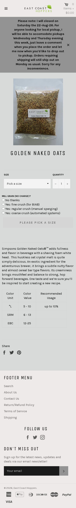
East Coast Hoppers (25, 487)
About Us (10, 392)
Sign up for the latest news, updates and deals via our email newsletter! (32, 459)
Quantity (58, 174)
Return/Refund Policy (19, 405)
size (6, 174)
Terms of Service (15, 411)
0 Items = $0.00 (68, 8)
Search (8, 386)
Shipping (10, 417)
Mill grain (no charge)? (16, 196)
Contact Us (11, 398)
